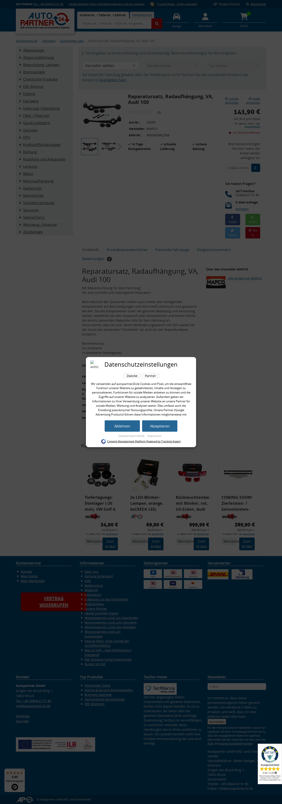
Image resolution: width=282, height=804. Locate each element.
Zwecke (132, 375)
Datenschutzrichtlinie (132, 436)
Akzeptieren (160, 425)
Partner (150, 375)
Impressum (154, 436)
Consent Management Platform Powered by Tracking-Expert (144, 441)
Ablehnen (122, 425)
